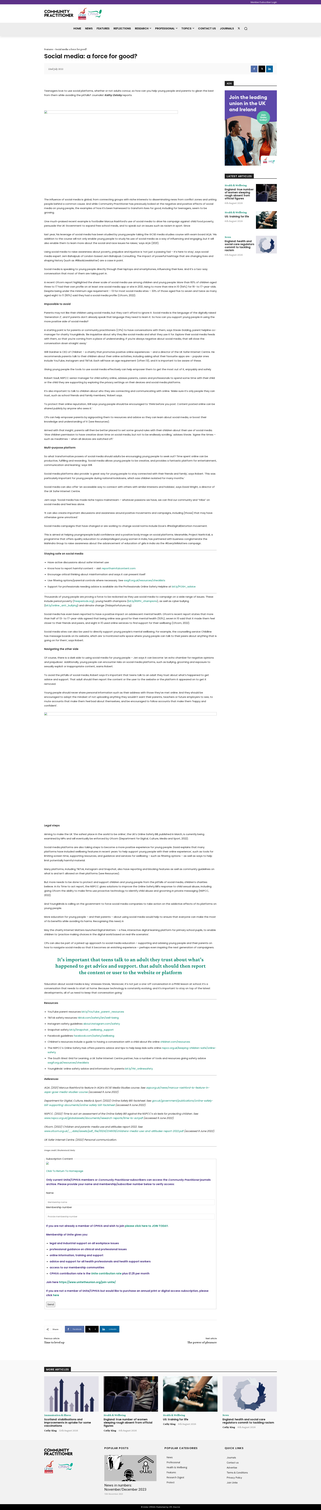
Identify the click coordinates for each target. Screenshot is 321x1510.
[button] (246, 29)
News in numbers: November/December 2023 (125, 1487)
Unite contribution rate (106, 1273)
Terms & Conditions (237, 1472)
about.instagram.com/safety (101, 1023)
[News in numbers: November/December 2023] (130, 1468)
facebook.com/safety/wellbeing (94, 1035)
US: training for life (237, 216)
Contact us (233, 1462)
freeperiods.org (83, 601)
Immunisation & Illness (57, 1415)
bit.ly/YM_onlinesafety (139, 1068)
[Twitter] (239, 28)
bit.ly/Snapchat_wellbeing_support (91, 1029)
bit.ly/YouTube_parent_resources (103, 1011)
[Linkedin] (269, 69)
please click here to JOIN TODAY (146, 1226)
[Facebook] (254, 69)
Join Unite (232, 1482)
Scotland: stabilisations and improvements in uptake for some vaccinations (67, 1422)
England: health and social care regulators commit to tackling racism (239, 245)
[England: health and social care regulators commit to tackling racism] (266, 244)
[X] (261, 69)
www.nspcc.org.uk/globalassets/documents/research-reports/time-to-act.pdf (93, 1118)
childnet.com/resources (175, 1041)
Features (48, 49)
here (56, 1295)
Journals (231, 1457)
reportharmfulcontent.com (119, 568)
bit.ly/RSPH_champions (142, 601)
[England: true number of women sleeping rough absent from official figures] (266, 193)
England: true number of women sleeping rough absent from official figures (239, 194)
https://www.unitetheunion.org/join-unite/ (87, 1282)
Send (50, 1304)
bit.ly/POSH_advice (184, 586)
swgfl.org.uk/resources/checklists (144, 580)
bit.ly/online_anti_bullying (61, 605)
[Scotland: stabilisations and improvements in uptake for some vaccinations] (71, 1394)
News (228, 237)
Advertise (232, 1467)
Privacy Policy (234, 1477)
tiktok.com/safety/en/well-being (98, 1017)
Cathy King (50, 1430)
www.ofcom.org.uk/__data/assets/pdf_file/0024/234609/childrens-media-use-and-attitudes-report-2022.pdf (113, 1131)
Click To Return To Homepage (64, 1171)
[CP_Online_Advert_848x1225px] (251, 128)
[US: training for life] (266, 220)
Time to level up (54, 1342)
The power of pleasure (202, 1342)
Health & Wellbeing (236, 185)
